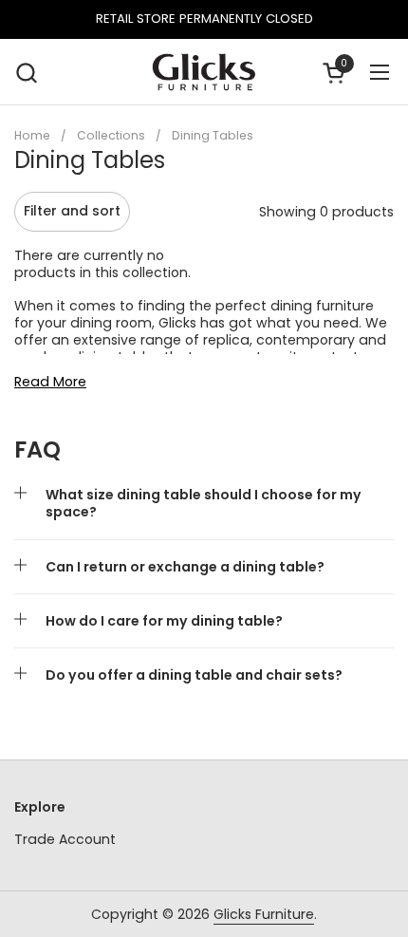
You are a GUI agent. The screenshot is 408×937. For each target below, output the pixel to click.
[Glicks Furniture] (204, 72)
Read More (50, 381)
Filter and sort (72, 210)
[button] (26, 72)
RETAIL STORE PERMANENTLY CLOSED (204, 19)
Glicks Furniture (263, 914)
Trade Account (65, 839)
